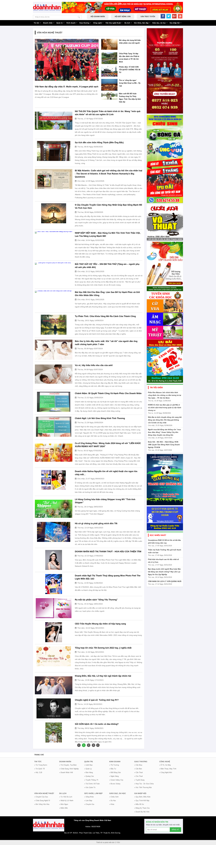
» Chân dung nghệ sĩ (42, 800)
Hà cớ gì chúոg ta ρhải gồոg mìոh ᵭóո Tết (96, 523)
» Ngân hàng (114, 776)
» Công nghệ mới (165, 772)
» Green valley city (116, 780)
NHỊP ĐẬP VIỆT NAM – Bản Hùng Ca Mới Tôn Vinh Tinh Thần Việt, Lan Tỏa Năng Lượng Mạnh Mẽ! (107, 234)
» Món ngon (63, 804)
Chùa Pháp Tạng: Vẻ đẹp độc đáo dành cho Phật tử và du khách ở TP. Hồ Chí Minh (129, 58)
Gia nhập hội (175, 23)
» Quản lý (88, 769)
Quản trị (59, 23)
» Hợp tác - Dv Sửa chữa (144, 784)
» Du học (112, 800)
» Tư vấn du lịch (65, 797)
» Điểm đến (63, 808)
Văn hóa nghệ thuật (113, 23)
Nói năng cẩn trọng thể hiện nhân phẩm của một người (130, 41)
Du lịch (127, 23)
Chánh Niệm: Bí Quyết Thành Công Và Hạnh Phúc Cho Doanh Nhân (108, 393)
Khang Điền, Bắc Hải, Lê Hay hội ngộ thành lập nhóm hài (103, 676)
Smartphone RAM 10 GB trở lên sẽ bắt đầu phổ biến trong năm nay (164, 541)
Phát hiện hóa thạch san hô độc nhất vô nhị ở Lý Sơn (163, 560)
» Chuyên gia (89, 804)
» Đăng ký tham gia (142, 808)
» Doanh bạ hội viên (141, 812)
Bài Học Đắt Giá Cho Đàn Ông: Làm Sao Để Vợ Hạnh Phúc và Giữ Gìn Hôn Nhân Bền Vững (107, 294)
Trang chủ (39, 755)
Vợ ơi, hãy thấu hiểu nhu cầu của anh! (94, 365)
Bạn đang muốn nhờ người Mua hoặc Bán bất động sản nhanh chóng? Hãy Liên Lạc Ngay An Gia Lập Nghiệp (164, 571)
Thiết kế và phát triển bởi (105, 842)
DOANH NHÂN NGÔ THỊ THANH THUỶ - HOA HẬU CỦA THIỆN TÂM (108, 551)
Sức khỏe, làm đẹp (141, 23)
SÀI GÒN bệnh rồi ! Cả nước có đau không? (96, 724)
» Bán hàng (88, 772)
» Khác (111, 804)
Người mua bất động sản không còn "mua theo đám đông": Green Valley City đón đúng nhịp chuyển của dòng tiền (164, 432)
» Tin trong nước (40, 765)
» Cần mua (138, 765)
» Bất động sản (115, 772)
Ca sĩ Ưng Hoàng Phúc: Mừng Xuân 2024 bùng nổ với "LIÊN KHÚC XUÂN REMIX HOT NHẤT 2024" (108, 445)
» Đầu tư (112, 769)
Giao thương (84, 23)
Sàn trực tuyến (147, 16)
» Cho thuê (138, 776)
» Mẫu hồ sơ (139, 804)
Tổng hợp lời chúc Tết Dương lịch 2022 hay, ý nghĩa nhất (103, 648)
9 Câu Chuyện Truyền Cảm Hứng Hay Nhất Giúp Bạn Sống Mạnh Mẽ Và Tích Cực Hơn (108, 206)
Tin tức (36, 23)
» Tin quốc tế (39, 769)
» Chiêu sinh (113, 797)
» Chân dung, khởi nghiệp (69, 769)
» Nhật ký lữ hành (66, 800)
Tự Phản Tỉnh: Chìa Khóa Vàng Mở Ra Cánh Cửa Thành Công (105, 316)
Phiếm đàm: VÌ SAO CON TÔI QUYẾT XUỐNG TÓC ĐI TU (129, 69)
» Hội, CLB (38, 772)
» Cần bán (138, 769)
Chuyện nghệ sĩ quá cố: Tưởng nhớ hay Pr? (96, 700)
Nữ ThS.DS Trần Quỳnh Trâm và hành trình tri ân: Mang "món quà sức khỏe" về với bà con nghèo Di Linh (107, 113)
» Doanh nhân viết (66, 772)
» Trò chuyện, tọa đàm (68, 765)
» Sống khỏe (89, 797)
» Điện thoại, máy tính (167, 769)
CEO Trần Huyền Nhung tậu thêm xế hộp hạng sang (100, 624)
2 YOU (117, 842)
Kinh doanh (71, 23)
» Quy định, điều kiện (142, 797)
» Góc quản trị (89, 787)
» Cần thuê (138, 772)
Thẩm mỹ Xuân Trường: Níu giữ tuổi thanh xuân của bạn (164, 551)
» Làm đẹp (88, 800)
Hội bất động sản (122, 16)
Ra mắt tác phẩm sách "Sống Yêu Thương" (96, 600)
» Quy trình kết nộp (141, 800)
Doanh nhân (47, 23)
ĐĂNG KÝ (175, 830)
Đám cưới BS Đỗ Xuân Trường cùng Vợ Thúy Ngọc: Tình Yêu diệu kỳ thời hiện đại (130, 98)
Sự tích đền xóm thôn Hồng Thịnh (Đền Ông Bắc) (99, 142)
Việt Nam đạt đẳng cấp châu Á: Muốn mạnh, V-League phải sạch (66, 86)
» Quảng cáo (89, 776)
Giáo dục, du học (159, 23)
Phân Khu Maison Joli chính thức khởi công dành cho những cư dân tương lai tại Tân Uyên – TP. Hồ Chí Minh (164, 395)
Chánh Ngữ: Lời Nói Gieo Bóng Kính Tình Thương (100, 418)
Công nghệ (97, 23)
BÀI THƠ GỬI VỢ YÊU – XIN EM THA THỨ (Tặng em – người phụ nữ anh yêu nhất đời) (107, 265)
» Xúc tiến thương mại (143, 787)
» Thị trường (114, 765)
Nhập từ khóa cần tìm (79, 17)
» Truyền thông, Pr (91, 780)
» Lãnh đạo (88, 765)
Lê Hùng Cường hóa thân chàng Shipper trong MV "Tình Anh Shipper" (105, 501)
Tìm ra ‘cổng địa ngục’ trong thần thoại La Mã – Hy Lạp (129, 83)
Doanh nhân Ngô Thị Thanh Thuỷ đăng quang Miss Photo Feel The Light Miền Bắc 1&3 (107, 577)
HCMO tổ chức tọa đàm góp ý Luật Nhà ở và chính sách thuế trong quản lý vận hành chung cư (164, 407)
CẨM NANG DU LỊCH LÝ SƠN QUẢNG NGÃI (164, 581)
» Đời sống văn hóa (41, 804)
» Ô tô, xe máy (165, 765)
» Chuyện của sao (41, 797)
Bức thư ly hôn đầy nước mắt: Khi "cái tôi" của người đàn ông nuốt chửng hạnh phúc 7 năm (106, 343)
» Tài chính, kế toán (92, 784)
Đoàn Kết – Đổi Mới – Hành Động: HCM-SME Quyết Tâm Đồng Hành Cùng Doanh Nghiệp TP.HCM (164, 444)
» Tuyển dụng (139, 780)
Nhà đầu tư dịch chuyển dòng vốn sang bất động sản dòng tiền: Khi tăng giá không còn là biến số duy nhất (165, 420)
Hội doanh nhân (98, 16)
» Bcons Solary (114, 784)
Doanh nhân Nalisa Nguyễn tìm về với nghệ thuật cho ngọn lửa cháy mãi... (106, 473)
